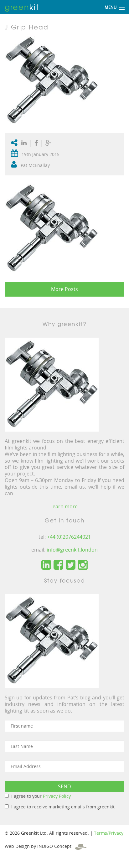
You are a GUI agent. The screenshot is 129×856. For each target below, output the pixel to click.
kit (22, 7)
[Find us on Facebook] (58, 565)
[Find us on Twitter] (70, 565)
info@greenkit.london (72, 549)
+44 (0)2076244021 (69, 536)
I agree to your (41, 796)
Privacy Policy (57, 796)
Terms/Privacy (108, 833)
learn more (64, 506)
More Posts (64, 289)
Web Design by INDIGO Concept (40, 846)
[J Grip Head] (52, 80)
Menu (110, 7)
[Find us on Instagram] (83, 565)
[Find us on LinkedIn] (46, 565)
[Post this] (25, 143)
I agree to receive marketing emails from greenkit (63, 807)
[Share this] (36, 143)
